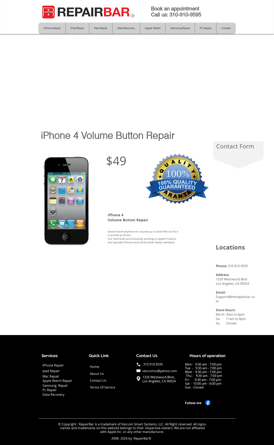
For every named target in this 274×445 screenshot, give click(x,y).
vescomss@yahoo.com (159, 371)
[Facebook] (207, 402)
